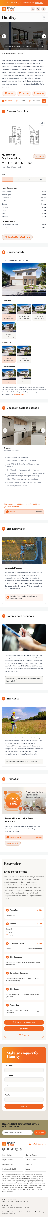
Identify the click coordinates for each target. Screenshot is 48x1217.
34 (41, 179)
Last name (8, 1075)
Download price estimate (25, 1022)
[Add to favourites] (44, 17)
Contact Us (28, 1164)
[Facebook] (21, 1149)
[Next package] (43, 430)
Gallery (10, 93)
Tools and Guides (31, 1160)
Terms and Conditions (18, 1212)
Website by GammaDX (8, 1214)
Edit (40, 910)
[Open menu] (43, 9)
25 (7, 179)
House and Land (7, 1164)
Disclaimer (30, 1212)
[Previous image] (4, 36)
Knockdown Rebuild (9, 1169)
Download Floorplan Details (19, 237)
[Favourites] (38, 9)
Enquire (25, 1029)
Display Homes (7, 1160)
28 (18, 179)
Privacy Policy (6, 1212)
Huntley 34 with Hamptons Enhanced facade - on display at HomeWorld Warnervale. (21, 46)
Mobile (7, 1095)
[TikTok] (12, 1149)
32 (29, 179)
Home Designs (11, 53)
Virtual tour (40, 93)
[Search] (33, 9)
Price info (41, 156)
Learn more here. (20, 394)
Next (23, 1106)
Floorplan (25, 93)
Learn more (39, 3)
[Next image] (44, 36)
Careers (27, 1169)
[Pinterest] (3, 1149)
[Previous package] (5, 430)
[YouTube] (8, 1149)
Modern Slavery (39, 1212)
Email (6, 1085)
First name (8, 1066)
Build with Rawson (31, 1155)
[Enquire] (44, 101)
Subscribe (40, 1132)
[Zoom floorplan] (42, 123)
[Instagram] (16, 1149)
